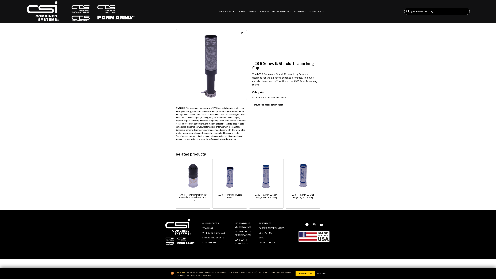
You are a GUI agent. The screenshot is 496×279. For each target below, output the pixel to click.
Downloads (300, 11)
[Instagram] (314, 225)
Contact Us (315, 11)
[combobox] (437, 11)
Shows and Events (282, 11)
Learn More (321, 273)
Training (241, 11)
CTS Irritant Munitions (276, 97)
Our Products (224, 11)
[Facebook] (307, 225)
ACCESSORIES (259, 97)
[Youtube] (321, 225)
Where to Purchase (259, 11)
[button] (242, 33)
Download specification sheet (268, 104)
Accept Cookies (305, 273)
